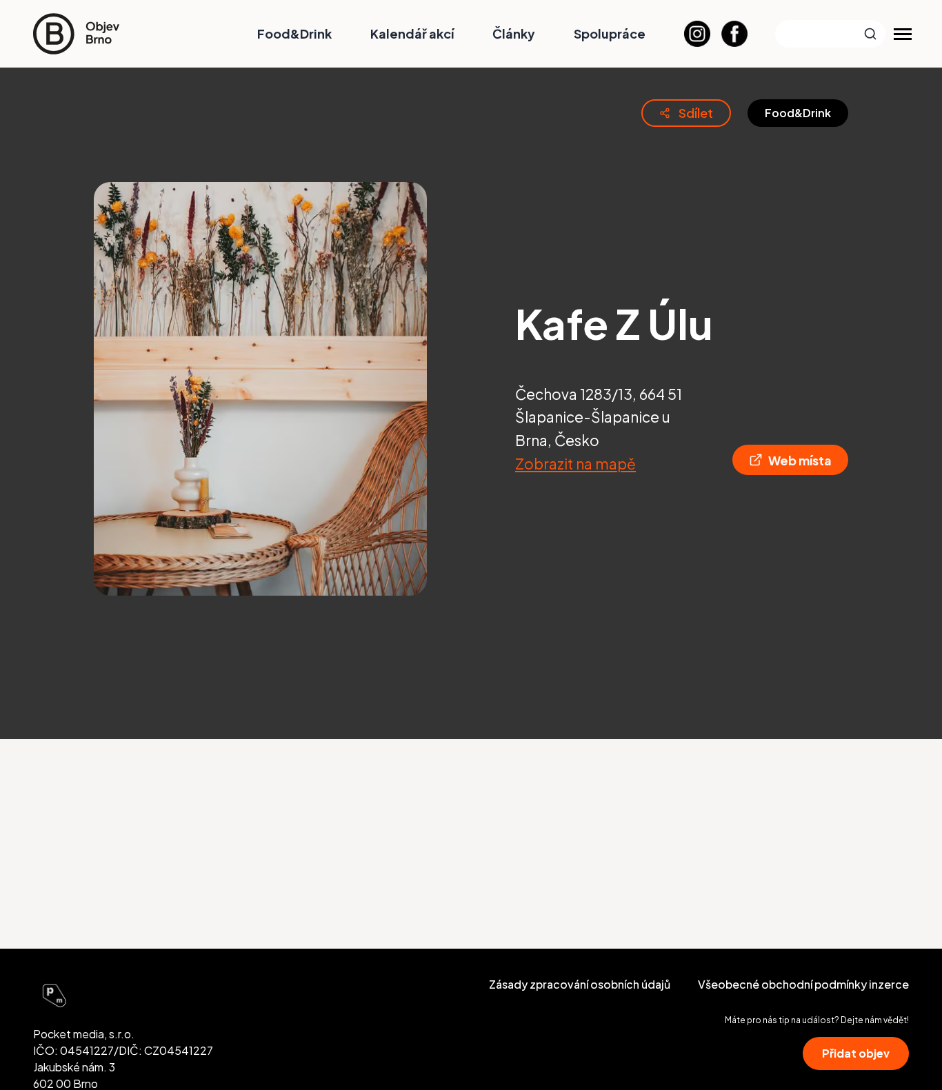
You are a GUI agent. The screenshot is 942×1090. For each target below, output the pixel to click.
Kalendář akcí (412, 33)
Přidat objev (856, 1053)
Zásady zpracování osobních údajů (579, 984)
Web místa (800, 460)
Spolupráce (609, 33)
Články (513, 33)
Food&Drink (294, 33)
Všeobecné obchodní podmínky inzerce (803, 984)
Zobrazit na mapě (575, 463)
